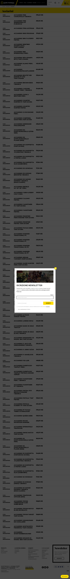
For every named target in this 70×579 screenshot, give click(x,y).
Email (52, 300)
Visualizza (48, 306)
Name (52, 295)
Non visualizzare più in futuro (24, 309)
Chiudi (55, 268)
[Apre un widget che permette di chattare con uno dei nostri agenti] (65, 576)
